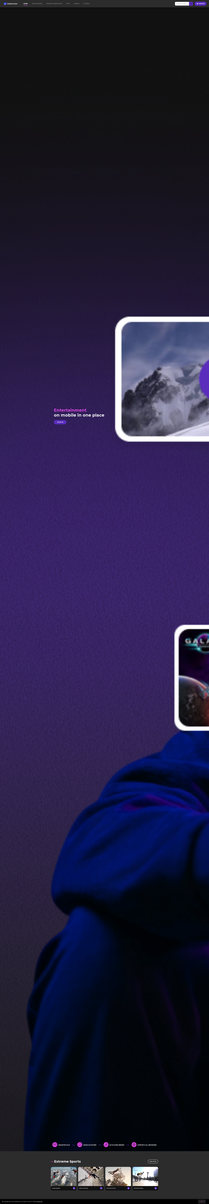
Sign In (60, 422)
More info (39, 1201)
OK (202, 1201)
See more (153, 1161)
